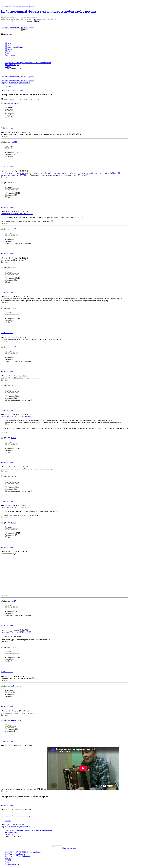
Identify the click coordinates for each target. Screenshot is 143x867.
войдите (35, 19)
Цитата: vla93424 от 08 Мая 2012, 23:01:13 (17, 214)
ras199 (13, 183)
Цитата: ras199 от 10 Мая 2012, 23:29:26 (16, 507)
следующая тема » (23, 83)
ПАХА (13, 229)
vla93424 (14, 103)
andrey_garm (16, 686)
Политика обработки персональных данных (18, 6)
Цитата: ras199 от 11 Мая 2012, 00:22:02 (16, 632)
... (12, 90)
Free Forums (20, 854)
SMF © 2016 (21, 852)
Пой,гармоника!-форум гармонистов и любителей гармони (48, 11)
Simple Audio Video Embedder (17, 856)
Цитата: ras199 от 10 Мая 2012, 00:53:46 (16, 416)
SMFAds (8, 854)
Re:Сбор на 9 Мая (7, 128)
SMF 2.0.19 (10, 852)
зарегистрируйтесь (49, 19)
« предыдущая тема (8, 83)
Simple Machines (34, 852)
